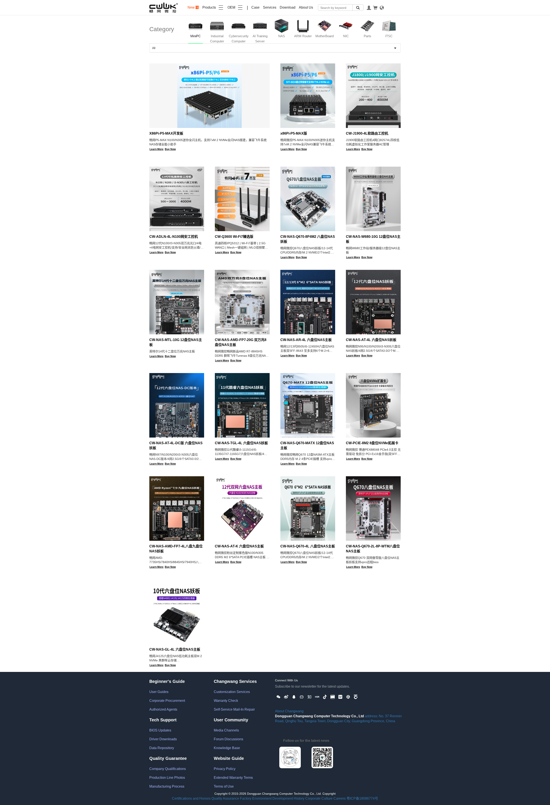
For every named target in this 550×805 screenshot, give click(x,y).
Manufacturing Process (166, 786)
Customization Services (232, 692)
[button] (278, 696)
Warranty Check (226, 700)
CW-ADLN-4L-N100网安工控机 (173, 236)
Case (255, 7)
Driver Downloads (163, 739)
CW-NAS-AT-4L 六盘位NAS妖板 (371, 340)
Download (287, 7)
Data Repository (161, 748)
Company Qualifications (167, 769)
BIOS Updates (160, 730)
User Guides (158, 692)
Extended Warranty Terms (233, 777)
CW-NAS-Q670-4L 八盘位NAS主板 (307, 546)
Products (209, 7)
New (192, 7)
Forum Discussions (228, 739)
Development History (288, 798)
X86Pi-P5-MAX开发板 (166, 133)
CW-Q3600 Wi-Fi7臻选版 (234, 236)
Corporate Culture (319, 798)
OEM (231, 7)
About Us (306, 7)
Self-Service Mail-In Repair (234, 709)
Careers (339, 798)
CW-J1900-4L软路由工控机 (367, 133)
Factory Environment (256, 798)
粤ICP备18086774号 (362, 798)
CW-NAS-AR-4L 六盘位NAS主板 (306, 340)
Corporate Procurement (167, 700)
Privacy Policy (224, 769)
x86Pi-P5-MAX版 (293, 133)
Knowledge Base (227, 748)
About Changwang (289, 711)
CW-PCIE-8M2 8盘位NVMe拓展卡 (372, 443)
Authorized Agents (163, 709)
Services (269, 7)
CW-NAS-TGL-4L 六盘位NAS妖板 (241, 443)
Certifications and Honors (191, 798)
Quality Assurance (225, 798)
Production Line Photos (167, 777)
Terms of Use (224, 786)
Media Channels (226, 730)
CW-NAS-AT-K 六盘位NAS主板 (239, 546)
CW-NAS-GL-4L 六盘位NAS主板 (174, 649)
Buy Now (170, 149)
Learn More (156, 149)
